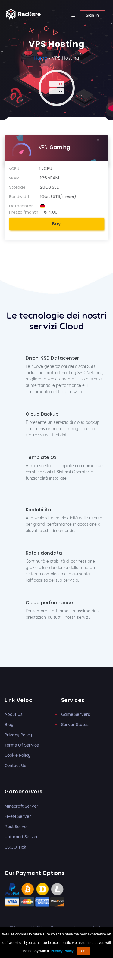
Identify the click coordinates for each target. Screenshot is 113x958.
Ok (83, 950)
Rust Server (16, 826)
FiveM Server (18, 816)
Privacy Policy (18, 735)
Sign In (92, 15)
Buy (56, 224)
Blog (9, 724)
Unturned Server (21, 836)
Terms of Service (22, 745)
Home (40, 58)
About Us (14, 714)
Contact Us (15, 765)
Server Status (75, 724)
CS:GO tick (15, 847)
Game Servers (75, 714)
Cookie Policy (17, 755)
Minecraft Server (21, 806)
